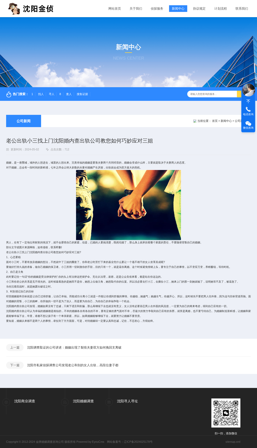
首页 (215, 120)
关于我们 (136, 8)
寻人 (51, 94)
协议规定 (199, 8)
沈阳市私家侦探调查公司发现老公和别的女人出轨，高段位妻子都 (72, 365)
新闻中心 (178, 8)
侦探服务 (157, 8)
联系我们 (241, 8)
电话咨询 (248, 114)
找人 (41, 94)
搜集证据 (82, 94)
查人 (69, 94)
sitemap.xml (233, 441)
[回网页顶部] (248, 101)
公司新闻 (24, 121)
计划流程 (220, 8)
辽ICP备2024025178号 (138, 441)
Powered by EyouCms (90, 441)
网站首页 (114, 8)
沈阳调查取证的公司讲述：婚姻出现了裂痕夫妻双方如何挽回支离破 (74, 347)
